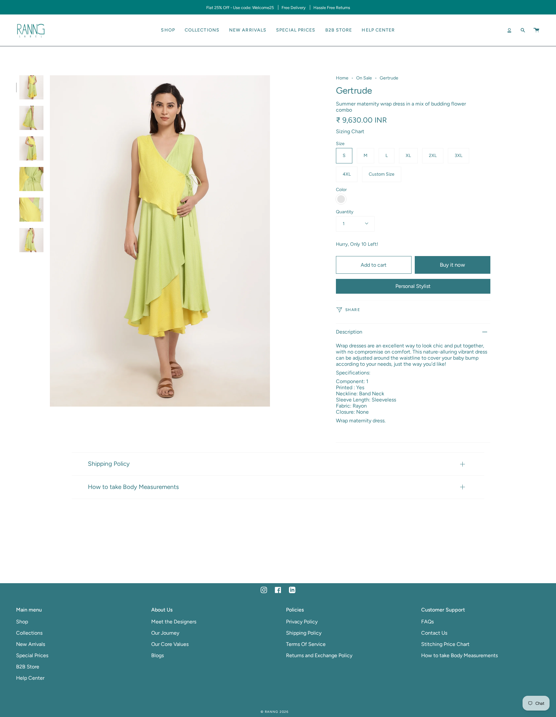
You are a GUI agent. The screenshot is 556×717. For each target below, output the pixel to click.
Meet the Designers (173, 622)
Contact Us (434, 633)
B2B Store (27, 667)
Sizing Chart (350, 131)
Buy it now (452, 265)
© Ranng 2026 (275, 712)
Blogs (157, 655)
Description (349, 332)
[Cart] (536, 30)
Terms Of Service (306, 644)
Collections (29, 633)
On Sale (364, 78)
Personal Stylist (413, 286)
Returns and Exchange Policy (319, 655)
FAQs (427, 622)
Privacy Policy (302, 622)
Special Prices (32, 655)
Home (342, 78)
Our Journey (165, 633)
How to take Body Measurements (133, 487)
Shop (22, 622)
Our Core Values (170, 644)
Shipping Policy (109, 463)
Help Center (30, 678)
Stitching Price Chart (445, 644)
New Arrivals (30, 644)
